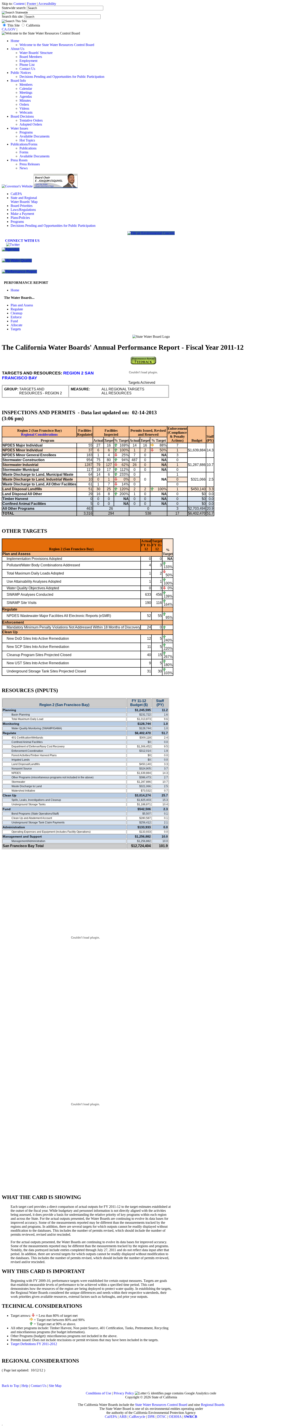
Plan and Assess (22, 305)
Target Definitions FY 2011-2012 (34, 1344)
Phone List (26, 65)
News (23, 168)
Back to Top (10, 1386)
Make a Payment (22, 214)
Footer (31, 4)
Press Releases (29, 164)
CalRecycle (137, 1416)
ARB (123, 1416)
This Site (13, 25)
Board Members (30, 57)
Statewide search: (14, 8)
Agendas (25, 96)
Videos (24, 108)
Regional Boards (212, 1405)
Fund (14, 321)
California (33, 25)
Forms (23, 152)
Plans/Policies (20, 218)
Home (15, 41)
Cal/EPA (111, 1416)
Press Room (19, 160)
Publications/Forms (24, 144)
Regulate (17, 309)
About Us (17, 49)
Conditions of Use (98, 1393)
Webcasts (25, 112)
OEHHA (175, 1416)
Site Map (55, 1386)
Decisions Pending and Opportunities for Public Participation (61, 76)
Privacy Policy (124, 1393)
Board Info (18, 80)
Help (24, 1386)
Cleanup (16, 313)
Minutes (25, 100)
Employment (28, 61)
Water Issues (19, 128)
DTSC (161, 1416)
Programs (26, 132)
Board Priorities (21, 206)
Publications (27, 148)
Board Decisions (22, 116)
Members (25, 84)
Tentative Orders (31, 120)
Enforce (16, 317)
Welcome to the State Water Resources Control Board (56, 45)
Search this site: (13, 16)
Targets (16, 329)
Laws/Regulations (23, 210)
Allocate (16, 325)
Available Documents (34, 136)
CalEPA (16, 194)
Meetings (25, 92)
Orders (24, 104)
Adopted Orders (30, 124)
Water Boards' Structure (36, 53)
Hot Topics (27, 140)
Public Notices (21, 72)
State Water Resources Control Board (161, 1405)
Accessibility (47, 4)
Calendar (25, 88)
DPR (151, 1416)
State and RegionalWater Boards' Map (24, 200)
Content (19, 4)
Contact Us (27, 69)
